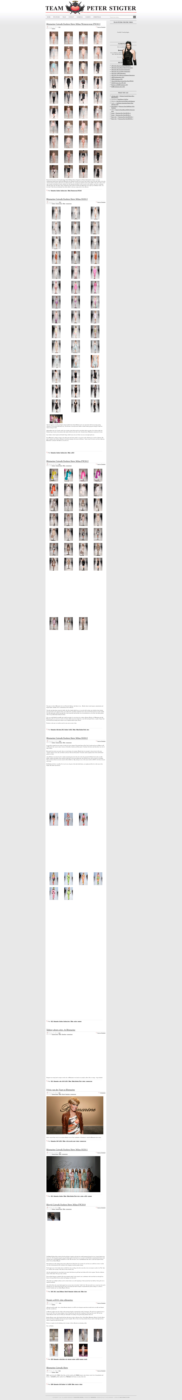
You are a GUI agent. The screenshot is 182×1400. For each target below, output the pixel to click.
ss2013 (72, 452)
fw (66, 1384)
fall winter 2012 (60, 729)
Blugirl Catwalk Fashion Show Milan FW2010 (66, 1204)
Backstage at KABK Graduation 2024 (119, 84)
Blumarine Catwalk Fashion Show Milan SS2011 (67, 1149)
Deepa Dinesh (114, 106)
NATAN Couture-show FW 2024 (118, 83)
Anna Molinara (60, 1291)
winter (83, 1081)
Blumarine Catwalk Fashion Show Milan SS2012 (67, 738)
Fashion (53, 28)
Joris (60, 1370)
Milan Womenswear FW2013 (75, 190)
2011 (52, 1081)
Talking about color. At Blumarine (60, 1029)
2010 (52, 1291)
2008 (52, 1384)
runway (77, 1384)
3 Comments (102, 1092)
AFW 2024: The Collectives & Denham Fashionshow (123, 75)
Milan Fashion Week (81, 729)
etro (66, 1359)
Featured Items (59, 203)
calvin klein (62, 1359)
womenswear (69, 203)
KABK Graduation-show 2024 (118, 86)
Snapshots (64, 1034)
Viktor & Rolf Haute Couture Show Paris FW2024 (122, 81)
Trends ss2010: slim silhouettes (59, 1300)
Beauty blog (114, 117)
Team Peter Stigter (78, 1397)
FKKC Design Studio (124, 1397)
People (63, 1094)
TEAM (64, 17)
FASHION (88, 17)
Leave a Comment (101, 27)
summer (80, 1021)
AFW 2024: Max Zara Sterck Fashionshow (120, 69)
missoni (69, 1359)
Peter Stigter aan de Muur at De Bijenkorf (126, 101)
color (60, 1081)
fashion (58, 190)
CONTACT (71, 17)
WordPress (93, 1397)
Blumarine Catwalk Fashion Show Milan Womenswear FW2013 (73, 24)
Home (48, 17)
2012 (52, 1021)
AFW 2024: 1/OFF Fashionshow (118, 73)
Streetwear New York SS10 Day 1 (123, 113)
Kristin (112, 113)
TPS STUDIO (56, 17)
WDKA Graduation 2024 (116, 79)
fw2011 (66, 1081)
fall (63, 1081)
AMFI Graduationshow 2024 (117, 77)
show (88, 729)
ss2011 (85, 1196)
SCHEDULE (80, 17)
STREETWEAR (97, 17)
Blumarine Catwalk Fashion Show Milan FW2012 (67, 461)
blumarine (53, 190)
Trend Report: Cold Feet (123, 99)
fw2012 (70, 729)
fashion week (77, 1291)
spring (75, 1021)
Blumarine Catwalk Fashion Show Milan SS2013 (67, 199)
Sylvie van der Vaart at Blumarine (60, 1089)
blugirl (66, 1291)
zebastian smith (114, 96)
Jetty (60, 27)
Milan (64, 203)
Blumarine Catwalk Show (57, 1367)
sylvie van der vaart (70, 1141)
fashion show (64, 190)
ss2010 (77, 1359)
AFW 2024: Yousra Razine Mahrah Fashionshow (122, 67)
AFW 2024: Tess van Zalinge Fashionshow (120, 71)
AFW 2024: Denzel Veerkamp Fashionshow (121, 65)
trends (85, 1359)
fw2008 (69, 1384)
